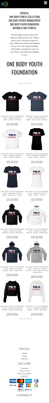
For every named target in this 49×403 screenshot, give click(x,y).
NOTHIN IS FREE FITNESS (24, 28)
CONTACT (24, 359)
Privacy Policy (24, 371)
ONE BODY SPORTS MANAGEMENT (24, 20)
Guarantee (24, 368)
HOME (24, 353)
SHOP (24, 356)
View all (24, 13)
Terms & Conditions (24, 373)
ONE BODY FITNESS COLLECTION (24, 17)
